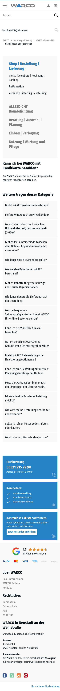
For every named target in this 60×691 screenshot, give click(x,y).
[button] (6, 6)
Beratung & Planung (22, 40)
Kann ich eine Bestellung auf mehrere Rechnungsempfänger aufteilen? (27, 371)
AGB (5, 610)
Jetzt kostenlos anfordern (22, 531)
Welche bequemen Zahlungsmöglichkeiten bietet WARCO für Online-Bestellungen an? (27, 314)
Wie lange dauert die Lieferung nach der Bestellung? (26, 299)
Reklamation (16, 86)
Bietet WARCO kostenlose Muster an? (26, 205)
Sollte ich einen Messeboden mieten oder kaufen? (26, 426)
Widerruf (8, 615)
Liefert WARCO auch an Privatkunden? (27, 215)
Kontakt (7, 587)
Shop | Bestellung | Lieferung (24, 66)
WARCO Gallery (11, 583)
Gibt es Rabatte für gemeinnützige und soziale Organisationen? (25, 285)
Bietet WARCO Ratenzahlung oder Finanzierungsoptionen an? (24, 357)
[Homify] (11, 675)
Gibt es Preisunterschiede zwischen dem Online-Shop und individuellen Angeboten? (26, 246)
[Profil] (48, 5)
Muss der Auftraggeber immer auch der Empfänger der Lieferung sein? (25, 385)
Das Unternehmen (13, 579)
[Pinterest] (26, 675)
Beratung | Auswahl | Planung (25, 122)
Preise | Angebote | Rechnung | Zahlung (27, 78)
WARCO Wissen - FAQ (45, 40)
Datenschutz (10, 606)
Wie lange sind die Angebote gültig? (26, 260)
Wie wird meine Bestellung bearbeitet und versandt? (27, 412)
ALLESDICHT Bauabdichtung (21, 108)
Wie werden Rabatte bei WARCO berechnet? (23, 271)
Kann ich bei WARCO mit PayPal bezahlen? (23, 330)
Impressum (9, 602)
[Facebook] (4, 675)
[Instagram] (19, 675)
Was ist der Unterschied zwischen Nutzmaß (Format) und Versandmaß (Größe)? (26, 228)
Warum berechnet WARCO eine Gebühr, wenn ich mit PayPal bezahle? (27, 344)
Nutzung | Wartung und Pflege (27, 144)
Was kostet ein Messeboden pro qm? (26, 437)
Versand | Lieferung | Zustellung (27, 93)
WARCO (6, 40)
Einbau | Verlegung (24, 133)
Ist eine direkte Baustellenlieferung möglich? (26, 398)
